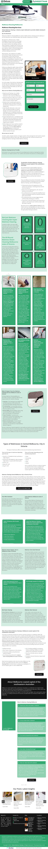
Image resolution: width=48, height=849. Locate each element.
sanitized (18, 112)
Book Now (24, 143)
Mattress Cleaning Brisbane (42, 818)
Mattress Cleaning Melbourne (42, 821)
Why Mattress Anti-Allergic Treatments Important (31, 819)
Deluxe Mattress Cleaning (17, 845)
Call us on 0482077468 (24, 488)
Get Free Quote (26, 1)
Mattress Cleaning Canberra (42, 829)
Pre (3, 801)
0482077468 (19, 665)
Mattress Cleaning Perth (42, 823)
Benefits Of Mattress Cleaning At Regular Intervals (30, 824)
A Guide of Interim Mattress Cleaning (30, 830)
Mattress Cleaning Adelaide (42, 826)
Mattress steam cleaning (7, 256)
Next (44, 801)
